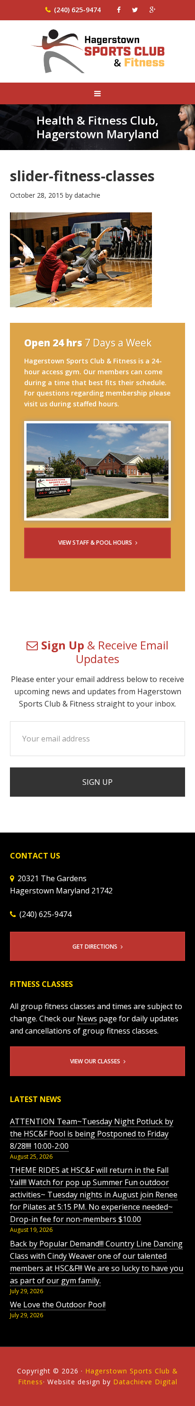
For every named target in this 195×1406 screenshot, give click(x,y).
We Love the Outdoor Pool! (58, 1304)
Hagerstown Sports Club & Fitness (97, 57)
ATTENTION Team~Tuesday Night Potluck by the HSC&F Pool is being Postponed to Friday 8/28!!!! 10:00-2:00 (91, 1133)
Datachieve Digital (145, 1381)
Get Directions (94, 947)
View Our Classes (95, 1061)
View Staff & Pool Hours (95, 543)
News (87, 1018)
